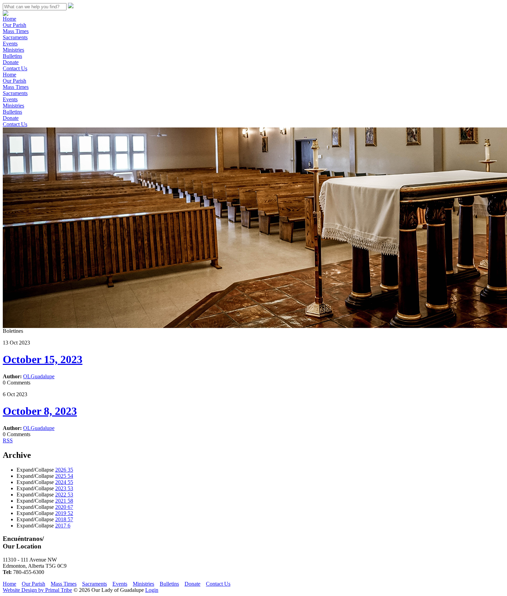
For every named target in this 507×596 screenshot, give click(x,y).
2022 (64, 494)
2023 (64, 488)
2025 (64, 476)
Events (10, 44)
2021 (64, 501)
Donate (11, 62)
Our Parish (14, 25)
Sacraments (15, 37)
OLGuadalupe (38, 376)
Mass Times (16, 31)
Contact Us (15, 68)
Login (151, 590)
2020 (64, 507)
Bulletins (12, 56)
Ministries (13, 50)
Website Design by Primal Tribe (37, 590)
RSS (8, 440)
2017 (62, 525)
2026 (64, 470)
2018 (64, 519)
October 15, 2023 (42, 359)
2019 (64, 513)
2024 (64, 482)
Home (9, 19)
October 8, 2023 (40, 411)
